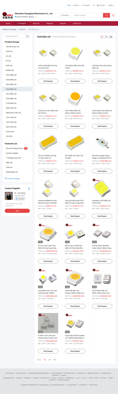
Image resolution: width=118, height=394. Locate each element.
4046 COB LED (11, 108)
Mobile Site (55, 375)
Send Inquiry (48, 81)
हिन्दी (96, 378)
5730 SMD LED (11, 103)
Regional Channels (93, 373)
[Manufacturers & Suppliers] (17, 4)
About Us (36, 23)
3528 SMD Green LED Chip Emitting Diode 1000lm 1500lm (47, 292)
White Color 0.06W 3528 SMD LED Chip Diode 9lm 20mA (74, 248)
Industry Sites (81, 373)
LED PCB (9, 136)
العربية (78, 378)
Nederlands (69, 378)
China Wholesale (56, 373)
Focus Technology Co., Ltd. (43, 385)
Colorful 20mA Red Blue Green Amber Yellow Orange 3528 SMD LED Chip (102, 248)
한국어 (84, 378)
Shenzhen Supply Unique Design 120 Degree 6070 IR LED (101, 157)
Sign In (69, 5)
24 (45, 360)
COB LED (9, 51)
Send (17, 211)
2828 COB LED (11, 127)
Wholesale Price (69, 373)
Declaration (82, 385)
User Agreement (72, 385)
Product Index (106, 373)
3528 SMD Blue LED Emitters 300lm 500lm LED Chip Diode (74, 292)
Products (22, 23)
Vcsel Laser (10, 131)
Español (18, 378)
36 (50, 360)
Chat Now (21, 199)
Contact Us (77, 23)
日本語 (91, 378)
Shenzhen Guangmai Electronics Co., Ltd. (34, 13)
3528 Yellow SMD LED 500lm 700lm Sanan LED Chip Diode (101, 292)
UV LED (8, 56)
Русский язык (45, 378)
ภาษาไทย (103, 378)
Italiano (54, 378)
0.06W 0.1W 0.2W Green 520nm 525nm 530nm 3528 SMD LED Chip (48, 337)
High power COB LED (13, 113)
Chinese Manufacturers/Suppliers (38, 373)
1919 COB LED (11, 122)
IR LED (8, 61)
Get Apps (102, 5)
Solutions (49, 23)
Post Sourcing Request (113, 15)
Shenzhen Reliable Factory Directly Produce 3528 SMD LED (47, 202)
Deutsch (61, 378)
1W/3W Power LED (12, 47)
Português (27, 378)
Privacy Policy (93, 385)
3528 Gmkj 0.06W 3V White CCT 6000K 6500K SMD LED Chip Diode (75, 337)
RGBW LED (10, 70)
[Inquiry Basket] (94, 5)
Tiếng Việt (52, 380)
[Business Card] (29, 188)
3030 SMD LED (11, 80)
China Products (21, 373)
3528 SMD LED (11, 89)
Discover (63, 23)
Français (35, 378)
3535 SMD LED (11, 75)
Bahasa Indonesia (63, 380)
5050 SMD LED (11, 98)
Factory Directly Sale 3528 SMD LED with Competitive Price (74, 202)
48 (55, 360)
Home (8, 23)
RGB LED (9, 65)
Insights (63, 375)
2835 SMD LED (11, 84)
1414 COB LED (11, 117)
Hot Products (9, 373)
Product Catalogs (13, 178)
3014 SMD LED (11, 94)
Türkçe (110, 378)
